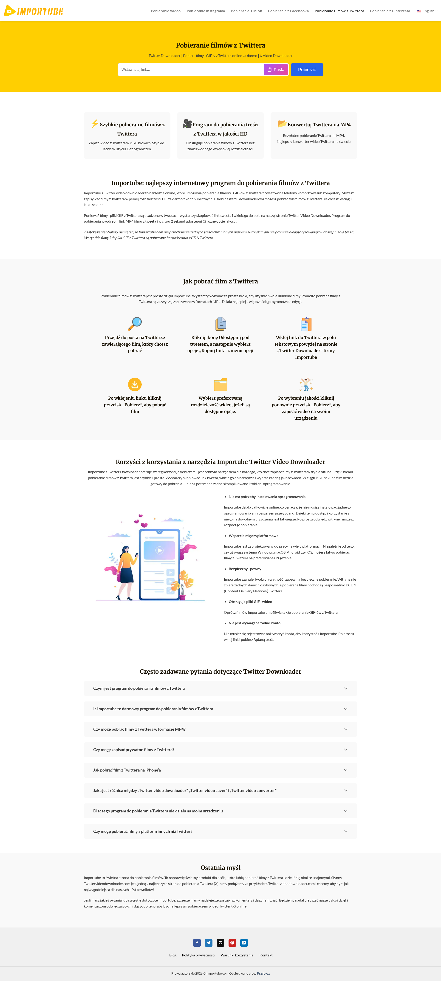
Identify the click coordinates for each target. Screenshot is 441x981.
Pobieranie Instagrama (206, 10)
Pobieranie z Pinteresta (390, 10)
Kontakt (266, 955)
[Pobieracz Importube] (33, 10)
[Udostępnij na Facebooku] (197, 943)
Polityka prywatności (198, 955)
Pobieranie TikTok (246, 10)
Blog (172, 955)
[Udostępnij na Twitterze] (208, 943)
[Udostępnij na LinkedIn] (244, 943)
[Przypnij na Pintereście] (232, 943)
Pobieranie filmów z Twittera (339, 10)
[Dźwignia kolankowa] (345, 687)
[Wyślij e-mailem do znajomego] (220, 943)
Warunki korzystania (237, 955)
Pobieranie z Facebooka (288, 10)
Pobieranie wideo (166, 10)
